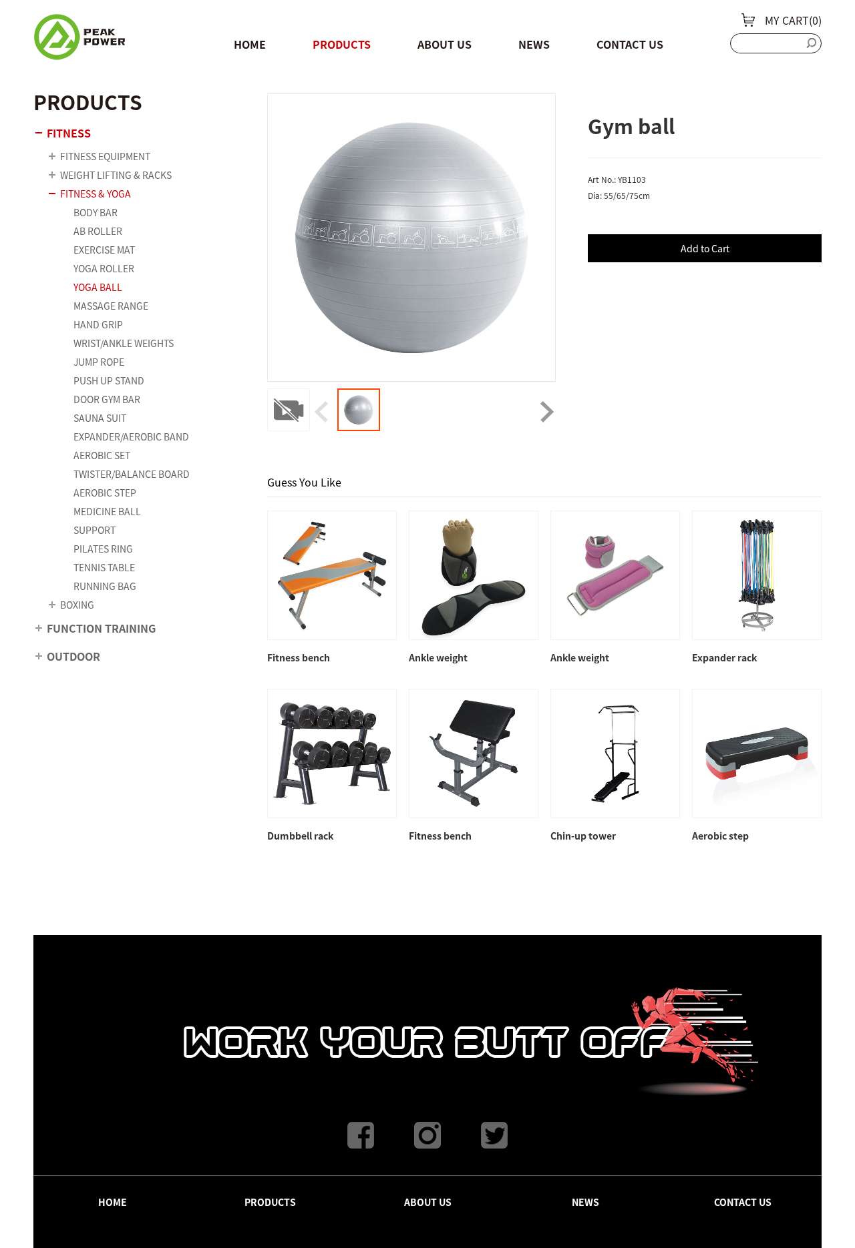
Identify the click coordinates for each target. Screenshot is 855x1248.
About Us (444, 44)
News (534, 44)
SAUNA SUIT (99, 417)
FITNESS (69, 133)
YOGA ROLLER (103, 268)
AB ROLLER (97, 231)
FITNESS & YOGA (95, 193)
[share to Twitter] (494, 1135)
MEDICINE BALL (107, 511)
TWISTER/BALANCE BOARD (131, 474)
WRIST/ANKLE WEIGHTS (123, 343)
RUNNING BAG (104, 586)
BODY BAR (95, 212)
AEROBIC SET (101, 455)
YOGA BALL (97, 287)
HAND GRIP (98, 324)
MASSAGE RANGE (110, 305)
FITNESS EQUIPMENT (105, 156)
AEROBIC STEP (104, 492)
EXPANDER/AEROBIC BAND (131, 436)
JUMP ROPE (98, 361)
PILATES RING (103, 548)
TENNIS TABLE (104, 567)
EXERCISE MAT (104, 249)
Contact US (629, 44)
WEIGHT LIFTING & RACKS (116, 175)
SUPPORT (94, 530)
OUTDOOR (73, 656)
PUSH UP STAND (108, 380)
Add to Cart (705, 248)
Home (250, 44)
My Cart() (793, 20)
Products (342, 44)
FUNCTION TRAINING (101, 628)
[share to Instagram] (427, 1135)
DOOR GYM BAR (106, 399)
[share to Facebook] (360, 1135)
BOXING (77, 604)
